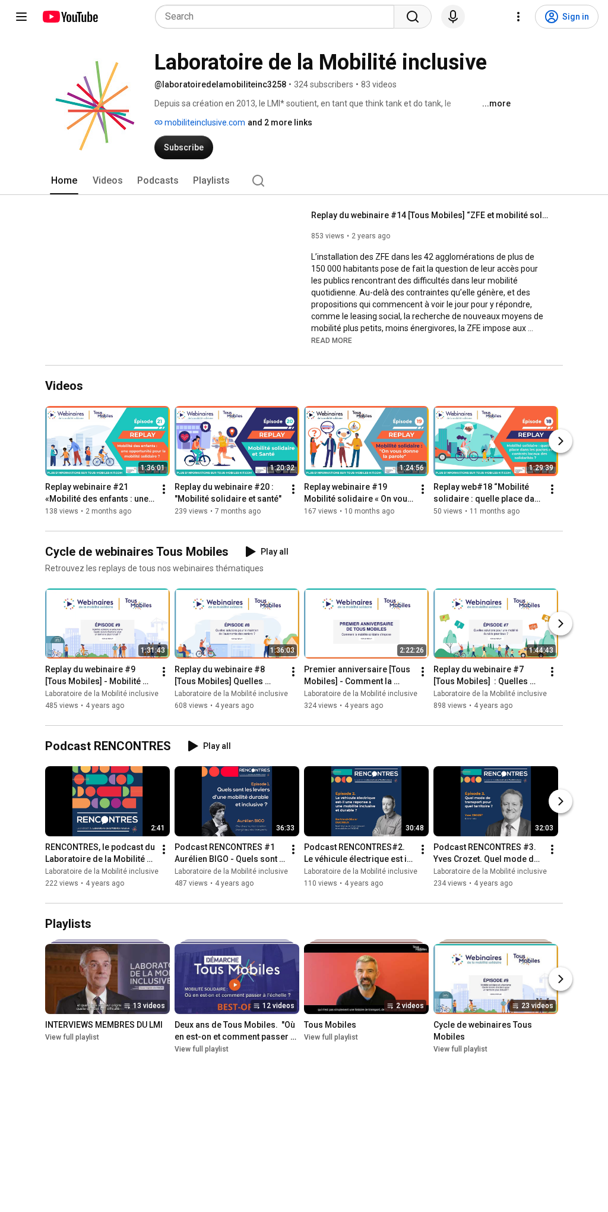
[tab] (64, 180)
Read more (331, 340)
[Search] (413, 17)
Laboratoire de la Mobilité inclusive (102, 694)
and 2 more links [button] (280, 122)
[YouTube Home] (69, 16)
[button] (331, 340)
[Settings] (518, 17)
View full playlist (72, 1038)
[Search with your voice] (453, 17)
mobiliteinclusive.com (204, 122)
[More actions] (164, 489)
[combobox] (278, 17)
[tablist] (304, 180)
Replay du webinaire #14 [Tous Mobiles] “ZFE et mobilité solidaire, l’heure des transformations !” (430, 215)
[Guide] (21, 17)
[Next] (560, 441)
